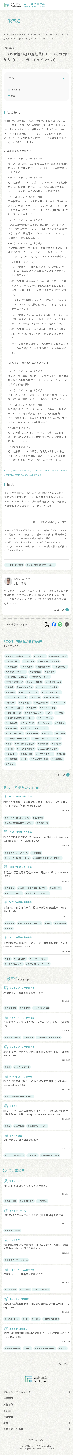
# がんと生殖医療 (34, 682)
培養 (5, 1423)
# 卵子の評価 (11, 728)
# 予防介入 (10, 764)
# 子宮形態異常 (60, 666)
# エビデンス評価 (24, 687)
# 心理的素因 (11, 723)
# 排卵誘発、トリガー (40, 676)
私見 (13, 95)
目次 (11, 78)
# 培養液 (62, 1348)
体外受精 (8, 1416)
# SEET (27, 1348)
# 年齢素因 (10, 702)
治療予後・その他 (13, 1429)
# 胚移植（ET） (12, 1319)
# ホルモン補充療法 (14, 564)
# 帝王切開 (47, 733)
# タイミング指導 (47, 707)
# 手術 (23, 759)
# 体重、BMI (11, 754)
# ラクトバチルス (45, 718)
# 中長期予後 (11, 759)
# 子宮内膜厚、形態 (39, 759)
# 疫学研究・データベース (17, 738)
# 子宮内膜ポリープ (44, 754)
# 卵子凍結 (60, 733)
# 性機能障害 (35, 671)
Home (6, 34)
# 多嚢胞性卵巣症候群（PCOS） (41, 564)
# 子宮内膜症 (39, 656)
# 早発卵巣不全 (41, 702)
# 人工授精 (10, 692)
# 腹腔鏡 (9, 687)
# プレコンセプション (51, 692)
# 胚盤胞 (36, 1319)
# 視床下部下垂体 (53, 682)
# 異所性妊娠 (28, 661)
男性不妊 (8, 1404)
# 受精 (8, 743)
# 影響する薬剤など (14, 682)
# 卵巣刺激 (43, 743)
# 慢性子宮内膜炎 (51, 697)
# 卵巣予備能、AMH (33, 712)
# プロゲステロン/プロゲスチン (46, 738)
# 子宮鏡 (9, 748)
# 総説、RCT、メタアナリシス (34, 728)
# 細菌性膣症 (32, 733)
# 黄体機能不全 (43, 666)
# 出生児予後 (26, 666)
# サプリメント (44, 723)
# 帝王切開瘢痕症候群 (47, 748)
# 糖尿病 (61, 754)
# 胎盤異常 (60, 723)
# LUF (49, 712)
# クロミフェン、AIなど (16, 697)
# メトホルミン (58, 702)
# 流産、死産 (26, 754)
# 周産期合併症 (12, 661)
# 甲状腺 (59, 712)
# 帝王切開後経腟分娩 (24, 743)
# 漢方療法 (49, 671)
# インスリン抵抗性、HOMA (18, 656)
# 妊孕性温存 (11, 666)
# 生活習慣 (35, 697)
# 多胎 (7, 1126)
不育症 (7, 1410)
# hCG (25, 1319)
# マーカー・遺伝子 (14, 707)
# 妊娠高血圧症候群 (58, 656)
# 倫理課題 (56, 743)
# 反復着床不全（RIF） (16, 671)
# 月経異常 (31, 707)
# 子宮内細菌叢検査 (25, 748)
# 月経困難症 (24, 702)
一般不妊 (16, 34)
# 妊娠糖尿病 (57, 759)
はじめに (15, 90)
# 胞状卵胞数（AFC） (28, 692)
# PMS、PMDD (27, 723)
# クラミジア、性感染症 (46, 687)
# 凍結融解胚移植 (51, 1319)
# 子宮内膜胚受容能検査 (48, 661)
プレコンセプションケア (17, 1392)
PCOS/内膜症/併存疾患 (35, 34)
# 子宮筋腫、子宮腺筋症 (16, 676)
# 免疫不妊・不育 (13, 712)
